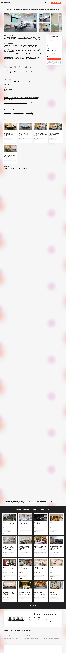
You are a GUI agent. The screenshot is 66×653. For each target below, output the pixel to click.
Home (5, 6)
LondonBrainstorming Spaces (31, 638)
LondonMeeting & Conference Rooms (53, 635)
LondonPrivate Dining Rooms (11, 638)
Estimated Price (51, 50)
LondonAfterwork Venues (10, 633)
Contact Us (38, 623)
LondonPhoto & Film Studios (51, 633)
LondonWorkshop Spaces (30, 635)
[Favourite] (14, 124)
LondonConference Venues (30, 633)
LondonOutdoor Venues (9, 635)
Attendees (49, 47)
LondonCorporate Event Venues (52, 638)
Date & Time (50, 39)
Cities (8, 6)
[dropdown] (64, 2)
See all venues (33, 605)
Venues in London (14, 6)
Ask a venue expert (56, 2)
